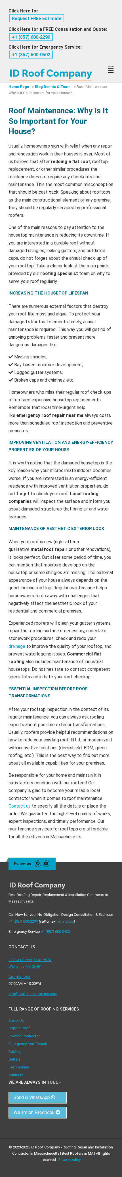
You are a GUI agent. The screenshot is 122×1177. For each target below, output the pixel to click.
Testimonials (19, 1067)
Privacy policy (69, 1159)
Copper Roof (19, 1028)
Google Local (20, 977)
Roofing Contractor (24, 1036)
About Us (16, 1020)
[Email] (46, 863)
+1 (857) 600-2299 (23, 921)
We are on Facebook (35, 1112)
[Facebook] (38, 863)
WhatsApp (65, 921)
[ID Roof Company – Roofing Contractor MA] (51, 70)
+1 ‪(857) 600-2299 (31, 37)
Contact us (20, 806)
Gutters (14, 1059)
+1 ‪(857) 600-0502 (31, 54)
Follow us (22, 863)
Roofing (15, 1052)
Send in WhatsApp (32, 1097)
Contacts (16, 1075)
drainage (17, 646)
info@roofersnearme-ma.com (33, 994)
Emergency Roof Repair (28, 1044)
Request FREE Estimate (37, 18)
